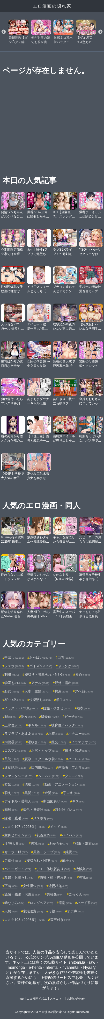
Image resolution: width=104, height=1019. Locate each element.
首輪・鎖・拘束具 (56, 877)
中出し (14, 657)
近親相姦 (58, 886)
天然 (10, 911)
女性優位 (33, 886)
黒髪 (31, 793)
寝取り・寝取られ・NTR (47, 674)
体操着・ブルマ (73, 767)
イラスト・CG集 (20, 708)
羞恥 (11, 759)
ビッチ (73, 717)
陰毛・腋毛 (16, 818)
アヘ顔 (84, 691)
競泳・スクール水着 (43, 759)
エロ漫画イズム (37, 998)
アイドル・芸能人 (21, 801)
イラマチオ (83, 742)
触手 (68, 860)
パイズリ (40, 666)
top (22, 998)
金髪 (51, 793)
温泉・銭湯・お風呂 (22, 894)
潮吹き (37, 742)
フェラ (14, 666)
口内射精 (41, 767)
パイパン (72, 835)
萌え (11, 793)
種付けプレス (68, 810)
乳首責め (46, 835)
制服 (11, 674)
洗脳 (31, 784)
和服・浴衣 (86, 843)
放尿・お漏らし (19, 877)
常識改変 (33, 911)
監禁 (11, 784)
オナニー (78, 733)
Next (100, 31)
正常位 (13, 725)
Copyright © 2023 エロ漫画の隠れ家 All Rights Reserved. (52, 1012)
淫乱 (65, 903)
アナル (40, 683)
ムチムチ (48, 776)
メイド (58, 827)
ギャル (37, 725)
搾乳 (37, 843)
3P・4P (14, 700)
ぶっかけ (68, 666)
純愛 (71, 852)
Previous (3, 31)
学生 (63, 700)
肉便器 (13, 742)
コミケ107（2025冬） (24, 827)
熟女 (28, 717)
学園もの (15, 683)
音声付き (60, 920)
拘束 (62, 691)
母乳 (85, 877)
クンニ (74, 776)
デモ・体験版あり (53, 869)
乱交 (58, 742)
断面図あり (55, 801)
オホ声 (75, 911)
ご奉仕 (12, 860)
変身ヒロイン (17, 835)
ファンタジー (18, 776)
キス (78, 801)
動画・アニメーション (65, 784)
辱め (82, 674)
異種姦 (55, 894)
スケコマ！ (57, 998)
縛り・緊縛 (77, 750)
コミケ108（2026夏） (24, 920)
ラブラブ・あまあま (23, 733)
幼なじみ (14, 903)
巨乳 (66, 657)
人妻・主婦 (36, 691)
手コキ (71, 793)
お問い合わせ (76, 998)
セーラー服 (16, 852)
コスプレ (15, 750)
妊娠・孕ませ (57, 708)
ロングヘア (41, 903)
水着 (55, 733)
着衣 (84, 708)
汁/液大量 (14, 843)
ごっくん (79, 894)
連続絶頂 (15, 767)
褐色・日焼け (36, 810)
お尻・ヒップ (45, 750)
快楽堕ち (40, 700)
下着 (10, 886)
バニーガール (17, 869)
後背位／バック (67, 725)
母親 (54, 911)
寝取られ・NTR (41, 860)
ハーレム (78, 759)
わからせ (59, 843)
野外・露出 (67, 683)
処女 (11, 691)
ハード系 (87, 903)
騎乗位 (50, 717)
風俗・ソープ (46, 852)
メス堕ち (43, 818)
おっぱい (40, 657)
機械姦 (83, 869)
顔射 (10, 810)
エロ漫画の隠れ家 (52, 6)
